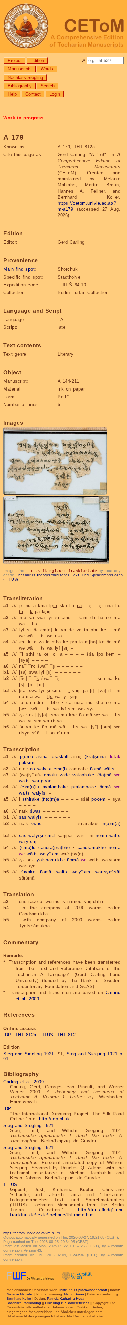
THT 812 (66, 1034)
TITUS (47, 1034)
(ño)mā (104, 774)
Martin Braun (74, 1294)
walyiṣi (44, 768)
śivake (28, 871)
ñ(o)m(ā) (111, 823)
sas (31, 768)
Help (12, 94)
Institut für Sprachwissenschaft (83, 1290)
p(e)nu (26, 756)
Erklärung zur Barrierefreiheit (67, 1303)
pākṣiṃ (26, 762)
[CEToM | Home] (63, 26)
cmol (50, 835)
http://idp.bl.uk (54, 1118)
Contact (33, 94)
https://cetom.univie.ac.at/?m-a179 (31, 1233)
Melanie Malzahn (20, 1294)
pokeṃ (98, 799)
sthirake (30, 799)
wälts (109, 768)
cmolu (50, 774)
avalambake (55, 786)
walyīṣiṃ (28, 841)
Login (54, 94)
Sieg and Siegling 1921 (28, 1053)
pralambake (83, 786)
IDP (7, 1034)
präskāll (60, 756)
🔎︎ (83, 60)
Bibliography (20, 85)
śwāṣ (35, 811)
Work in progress (23, 117)
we (117, 774)
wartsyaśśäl (108, 871)
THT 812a (25, 1034)
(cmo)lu (28, 847)
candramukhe (92, 847)
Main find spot (19, 269)
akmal (42, 756)
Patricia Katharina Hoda (65, 1298)
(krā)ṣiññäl (96, 756)
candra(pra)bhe (54, 847)
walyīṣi (39, 793)
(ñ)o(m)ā (50, 799)
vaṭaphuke (83, 774)
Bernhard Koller (19, 1298)
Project (15, 60)
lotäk (115, 756)
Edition (37, 60)
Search (48, 85)
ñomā (96, 768)
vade (65, 774)
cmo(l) (60, 768)
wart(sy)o (42, 780)
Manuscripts (20, 68)
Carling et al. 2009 (23, 1081)
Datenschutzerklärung (24, 1303)
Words (47, 68)
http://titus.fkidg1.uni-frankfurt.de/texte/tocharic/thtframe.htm (67, 1212)
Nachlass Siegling (25, 77)
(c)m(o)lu (29, 786)
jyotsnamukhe (50, 859)
